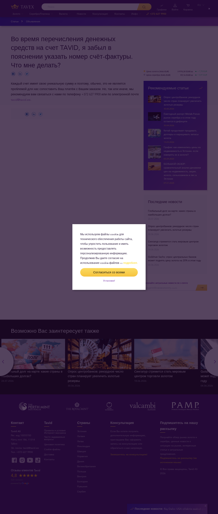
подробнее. (130, 262)
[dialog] (109, 257)
